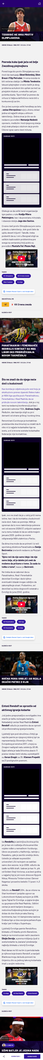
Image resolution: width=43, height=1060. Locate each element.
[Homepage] (39, 3)
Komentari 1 (15, 1056)
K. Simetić (10, 1045)
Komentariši (32, 1056)
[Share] (4, 1056)
